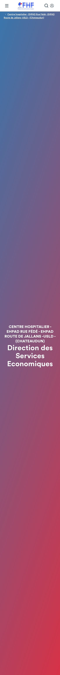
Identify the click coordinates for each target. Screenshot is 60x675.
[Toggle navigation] (7, 6)
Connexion (53, 6)
